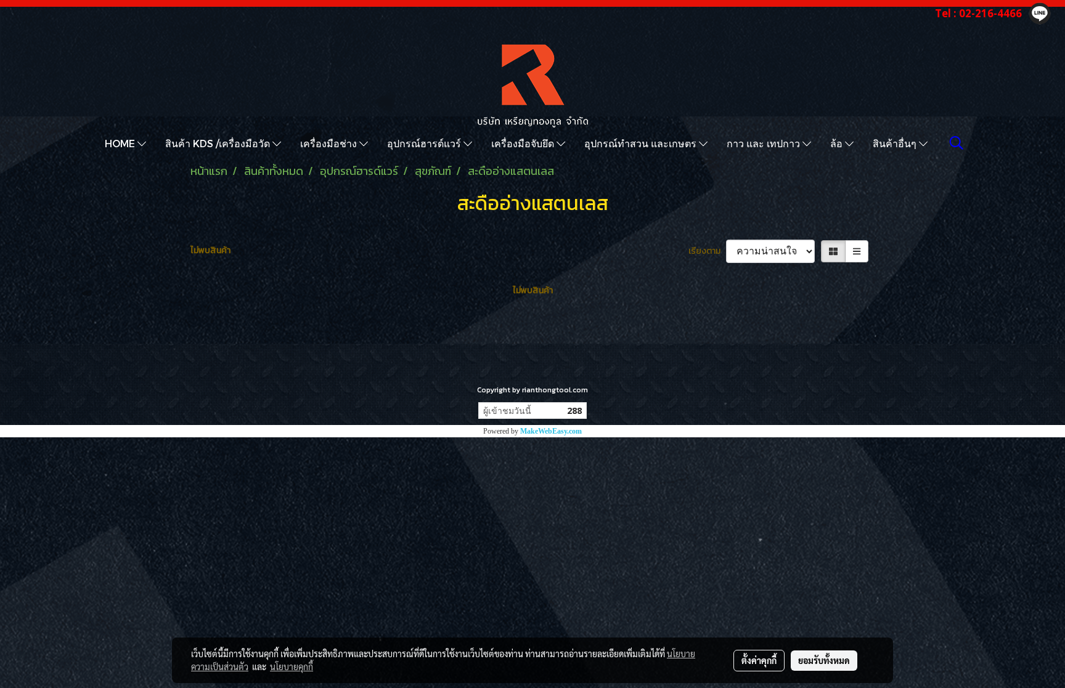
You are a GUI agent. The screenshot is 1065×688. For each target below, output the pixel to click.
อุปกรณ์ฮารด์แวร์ (425, 143)
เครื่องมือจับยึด (524, 143)
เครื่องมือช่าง (329, 143)
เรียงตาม (707, 251)
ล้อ (837, 143)
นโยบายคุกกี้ (291, 666)
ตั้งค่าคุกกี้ (759, 660)
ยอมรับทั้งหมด (824, 660)
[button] (956, 143)
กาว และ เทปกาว (764, 143)
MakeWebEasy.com (551, 431)
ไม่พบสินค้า (210, 250)
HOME (121, 143)
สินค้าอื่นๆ (896, 143)
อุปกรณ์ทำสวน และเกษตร (641, 143)
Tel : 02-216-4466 (978, 13)
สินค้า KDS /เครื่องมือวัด (218, 143)
